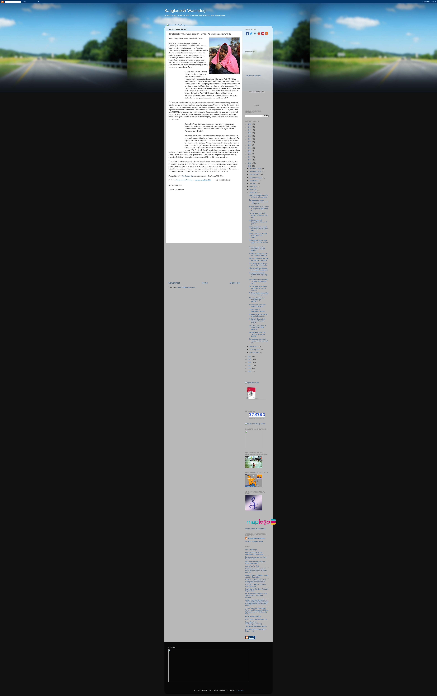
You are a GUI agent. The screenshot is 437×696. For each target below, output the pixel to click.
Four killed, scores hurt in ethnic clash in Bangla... (258, 264)
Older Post (235, 283)
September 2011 (256, 177)
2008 (250, 362)
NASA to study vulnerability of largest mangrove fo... (258, 294)
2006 (250, 368)
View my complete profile (254, 541)
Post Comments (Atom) (186, 287)
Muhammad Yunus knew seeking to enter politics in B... (258, 242)
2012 (250, 163)
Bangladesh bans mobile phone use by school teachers (258, 288)
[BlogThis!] (223, 180)
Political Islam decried (253, 616)
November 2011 (256, 171)
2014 (250, 157)
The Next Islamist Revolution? (256, 626)
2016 (250, 151)
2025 (250, 124)
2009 (250, 359)
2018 (250, 145)
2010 (250, 356)
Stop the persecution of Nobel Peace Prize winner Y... (257, 327)
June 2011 (254, 186)
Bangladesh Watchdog (185, 10)
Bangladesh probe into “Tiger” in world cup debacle (257, 334)
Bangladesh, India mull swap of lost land (257, 305)
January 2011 (255, 352)
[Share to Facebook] (227, 180)
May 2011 (253, 189)
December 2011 (256, 168)
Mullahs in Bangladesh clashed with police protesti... (257, 321)
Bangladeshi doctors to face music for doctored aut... (258, 341)
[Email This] (221, 180)
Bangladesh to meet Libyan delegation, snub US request (258, 202)
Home (205, 283)
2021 (250, 136)
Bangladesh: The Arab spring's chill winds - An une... (258, 215)
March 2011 (254, 346)
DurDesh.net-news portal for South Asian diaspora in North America (256, 570)
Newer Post (174, 283)
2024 (250, 127)
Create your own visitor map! (255, 528)
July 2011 (253, 183)
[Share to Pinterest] (229, 180)
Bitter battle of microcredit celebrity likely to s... (258, 315)
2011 (250, 166)
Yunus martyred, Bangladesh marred (257, 310)
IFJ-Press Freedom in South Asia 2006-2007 (255, 585)
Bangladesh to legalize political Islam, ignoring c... (258, 274)
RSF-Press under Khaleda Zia (256, 619)
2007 (250, 365)
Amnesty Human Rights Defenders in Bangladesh (254, 553)
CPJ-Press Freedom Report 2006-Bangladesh (255, 562)
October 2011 (255, 174)
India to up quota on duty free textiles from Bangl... (258, 235)
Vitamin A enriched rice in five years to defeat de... (258, 254)
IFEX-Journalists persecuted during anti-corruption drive (255, 580)
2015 (250, 154)
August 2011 (254, 180)
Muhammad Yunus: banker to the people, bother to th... (259, 208)
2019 (250, 142)
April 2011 (253, 192)
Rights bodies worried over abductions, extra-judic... (258, 259)
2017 (250, 148)
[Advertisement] (204, 262)
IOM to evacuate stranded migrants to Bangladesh (258, 196)
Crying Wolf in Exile (252, 566)
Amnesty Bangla (251, 550)
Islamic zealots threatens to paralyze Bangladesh (258, 269)
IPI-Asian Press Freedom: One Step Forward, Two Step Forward (256, 595)
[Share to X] (225, 180)
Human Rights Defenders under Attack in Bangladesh (256, 576)
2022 (250, 133)
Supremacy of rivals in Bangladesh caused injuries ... (257, 248)
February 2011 (255, 349)
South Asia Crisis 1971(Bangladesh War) (253, 623)
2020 (250, 139)
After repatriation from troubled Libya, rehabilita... (257, 299)
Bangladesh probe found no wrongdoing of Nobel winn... (258, 228)
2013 (250, 160)
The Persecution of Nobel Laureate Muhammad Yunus (258, 281)
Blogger (240, 690)
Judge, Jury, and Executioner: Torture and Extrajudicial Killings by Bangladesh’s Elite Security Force (256, 602)
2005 (250, 371)
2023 (250, 130)
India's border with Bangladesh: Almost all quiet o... (258, 222)
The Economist (187, 176)
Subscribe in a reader (253, 75)
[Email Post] (216, 180)
